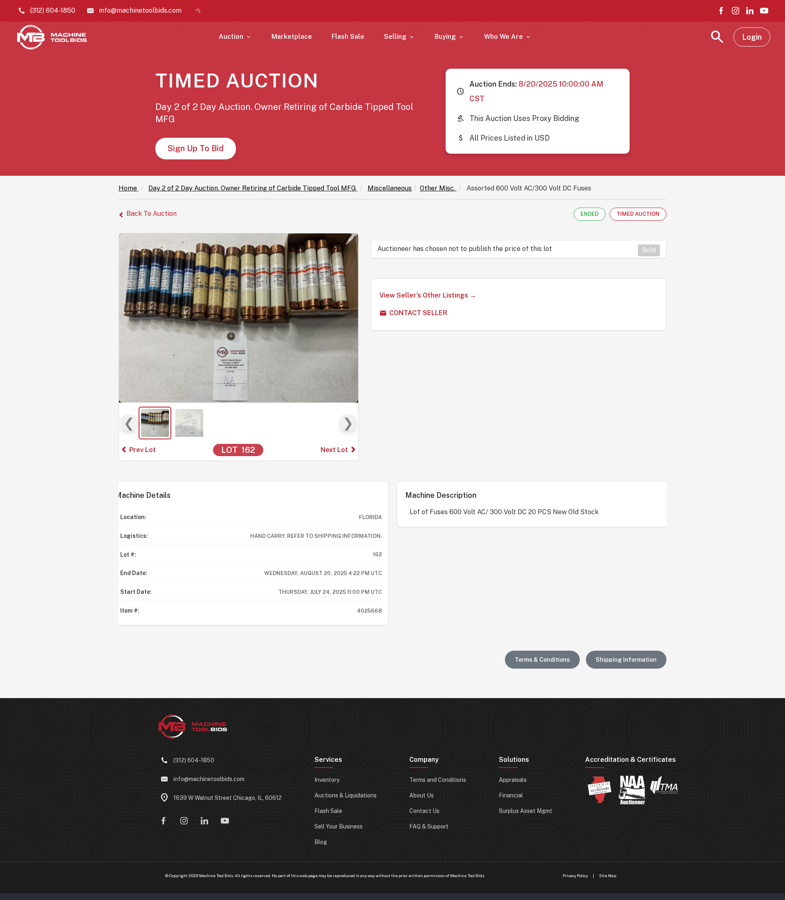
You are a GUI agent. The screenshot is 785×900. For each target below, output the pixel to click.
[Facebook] (721, 11)
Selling (399, 37)
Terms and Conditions (437, 780)
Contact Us (424, 811)
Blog (320, 842)
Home (128, 188)
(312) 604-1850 (193, 760)
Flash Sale (348, 36)
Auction (235, 37)
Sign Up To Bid (196, 148)
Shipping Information (626, 659)
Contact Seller (418, 313)
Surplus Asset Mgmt (525, 811)
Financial (511, 795)
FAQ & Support (429, 826)
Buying (449, 37)
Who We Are (508, 37)
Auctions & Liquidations (345, 795)
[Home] (197, 10)
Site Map (607, 875)
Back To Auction (151, 213)
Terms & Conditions (542, 659)
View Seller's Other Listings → (427, 295)
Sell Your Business (338, 826)
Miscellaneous (390, 188)
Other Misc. (437, 188)
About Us (421, 795)
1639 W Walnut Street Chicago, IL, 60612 (227, 798)
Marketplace (291, 36)
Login (752, 37)
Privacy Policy (575, 875)
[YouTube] (764, 11)
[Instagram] (735, 11)
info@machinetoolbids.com (208, 779)
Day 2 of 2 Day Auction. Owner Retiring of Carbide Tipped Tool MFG (252, 188)
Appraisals (513, 780)
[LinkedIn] (750, 11)
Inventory (326, 780)
